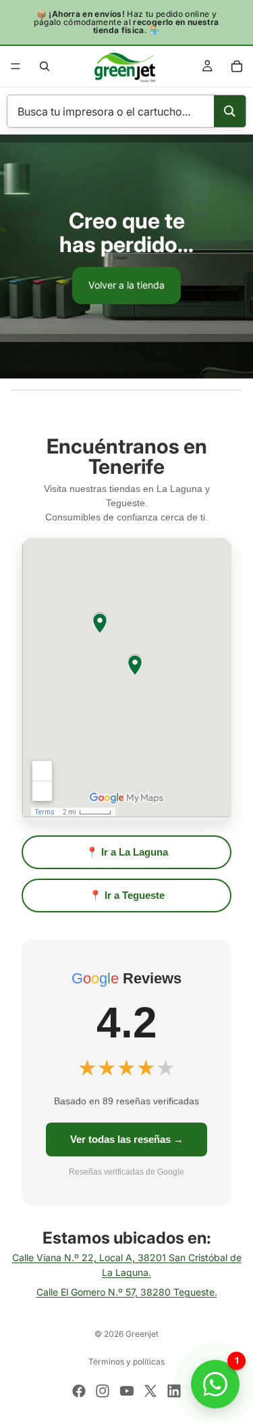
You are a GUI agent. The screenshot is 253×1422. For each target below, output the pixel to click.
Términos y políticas (126, 1361)
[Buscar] (44, 66)
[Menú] (15, 66)
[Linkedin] (174, 1391)
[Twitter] (150, 1391)
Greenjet (142, 1334)
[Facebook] (79, 1391)
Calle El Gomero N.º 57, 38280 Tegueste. (126, 1292)
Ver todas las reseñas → (127, 1139)
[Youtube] (127, 1391)
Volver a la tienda (126, 285)
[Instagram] (102, 1391)
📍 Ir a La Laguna (127, 852)
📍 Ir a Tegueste (127, 895)
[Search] (230, 111)
